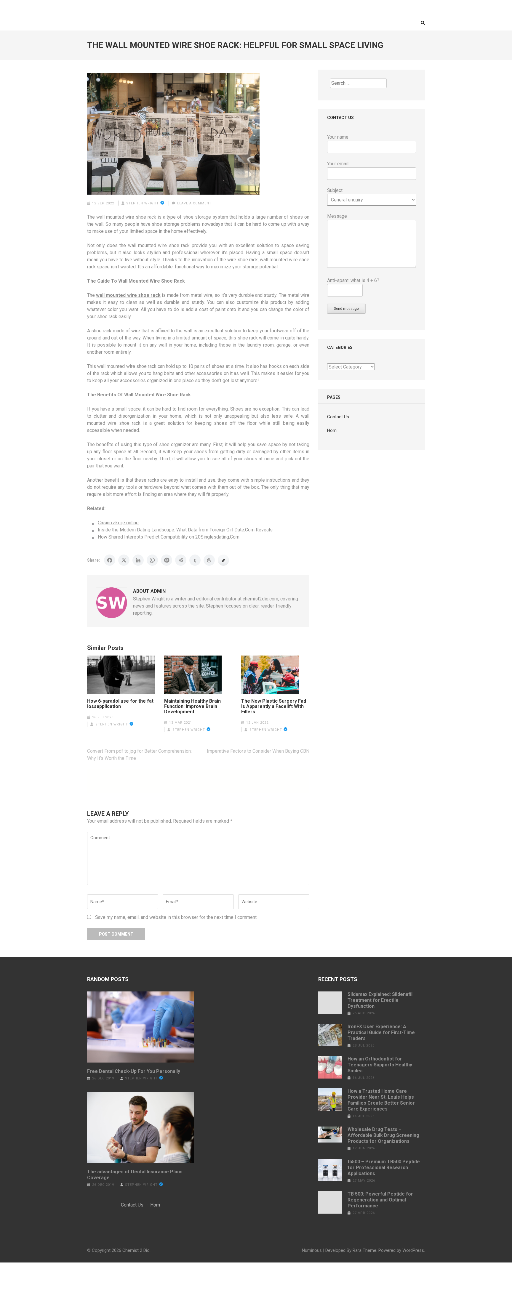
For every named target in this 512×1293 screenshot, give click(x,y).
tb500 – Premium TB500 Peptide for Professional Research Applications (384, 1167)
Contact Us (338, 416)
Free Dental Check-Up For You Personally (133, 1071)
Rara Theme (364, 1250)
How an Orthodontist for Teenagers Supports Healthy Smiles (380, 1065)
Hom (332, 430)
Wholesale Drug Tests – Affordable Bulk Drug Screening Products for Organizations (383, 1135)
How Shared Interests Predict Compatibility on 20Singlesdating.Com (168, 537)
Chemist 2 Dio (136, 1250)
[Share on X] (123, 560)
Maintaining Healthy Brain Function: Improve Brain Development (192, 706)
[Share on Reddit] (180, 560)
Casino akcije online (118, 522)
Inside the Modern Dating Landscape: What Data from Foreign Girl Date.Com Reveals (185, 530)
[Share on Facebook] (109, 560)
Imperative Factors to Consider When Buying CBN (258, 751)
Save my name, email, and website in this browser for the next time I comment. (176, 917)
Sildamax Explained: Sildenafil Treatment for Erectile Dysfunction (380, 1000)
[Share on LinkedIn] (138, 560)
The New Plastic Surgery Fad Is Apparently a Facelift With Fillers (273, 706)
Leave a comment (194, 203)
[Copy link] (223, 560)
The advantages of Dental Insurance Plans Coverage (135, 1174)
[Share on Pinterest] (166, 560)
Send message (346, 309)
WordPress (413, 1250)
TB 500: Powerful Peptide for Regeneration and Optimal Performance (380, 1200)
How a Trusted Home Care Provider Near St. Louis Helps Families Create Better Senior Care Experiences (381, 1100)
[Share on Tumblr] (195, 560)
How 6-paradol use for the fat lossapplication (120, 703)
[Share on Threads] (209, 560)
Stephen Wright (142, 203)
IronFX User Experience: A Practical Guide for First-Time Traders (381, 1032)
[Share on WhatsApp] (152, 560)
